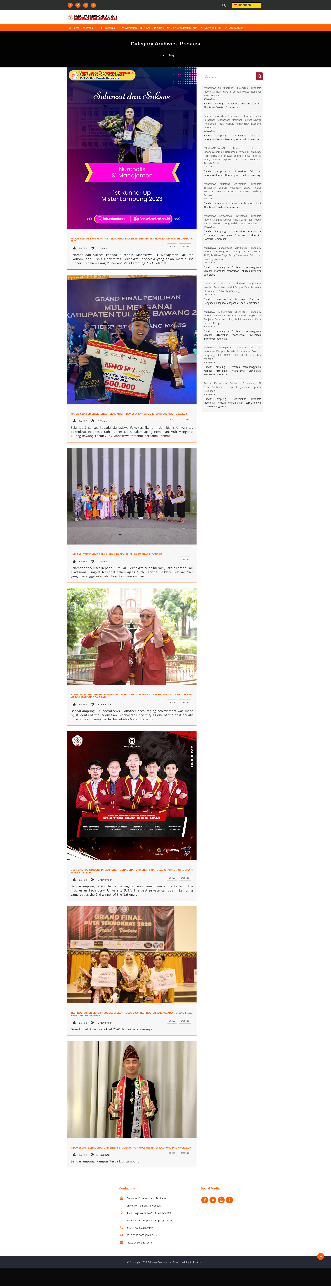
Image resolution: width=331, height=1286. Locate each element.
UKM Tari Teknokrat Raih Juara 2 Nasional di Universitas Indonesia (116, 554)
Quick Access (235, 27)
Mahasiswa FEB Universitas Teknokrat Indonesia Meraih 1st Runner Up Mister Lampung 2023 (132, 240)
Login (194, 5)
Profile (89, 27)
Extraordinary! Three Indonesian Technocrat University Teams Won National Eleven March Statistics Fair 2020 (132, 695)
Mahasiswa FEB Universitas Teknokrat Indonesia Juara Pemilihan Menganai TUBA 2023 (129, 413)
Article (160, 27)
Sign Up (213, 5)
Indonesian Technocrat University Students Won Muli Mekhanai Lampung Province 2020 (131, 1147)
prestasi (185, 246)
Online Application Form (184, 27)
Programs (109, 27)
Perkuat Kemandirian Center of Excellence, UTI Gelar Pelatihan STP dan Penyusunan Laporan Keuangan (232, 387)
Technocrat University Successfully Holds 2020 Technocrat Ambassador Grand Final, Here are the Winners (132, 1014)
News (147, 27)
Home (75, 27)
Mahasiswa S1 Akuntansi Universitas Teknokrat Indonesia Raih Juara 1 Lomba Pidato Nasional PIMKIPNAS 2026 (232, 91)
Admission (131, 27)
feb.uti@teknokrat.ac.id (139, 1242)
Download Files (213, 27)
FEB (85, 248)
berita (172, 246)
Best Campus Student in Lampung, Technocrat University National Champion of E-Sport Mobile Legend (132, 871)
